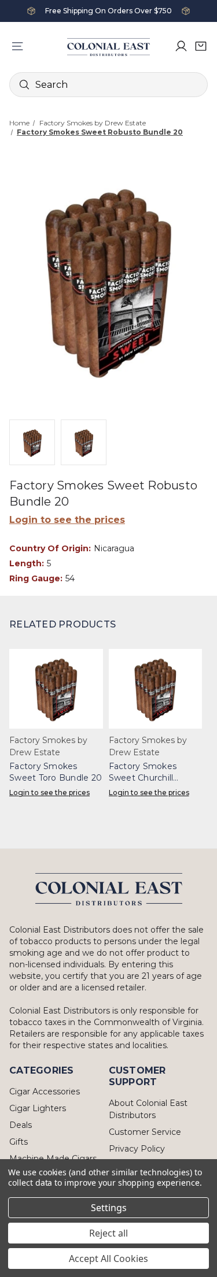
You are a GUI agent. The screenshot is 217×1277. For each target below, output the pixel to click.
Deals (20, 1125)
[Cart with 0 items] (201, 46)
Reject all (108, 1233)
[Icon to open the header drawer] (17, 46)
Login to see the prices (67, 519)
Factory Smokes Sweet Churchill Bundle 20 (143, 772)
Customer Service (145, 1132)
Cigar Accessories (44, 1091)
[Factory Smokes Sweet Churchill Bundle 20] (156, 689)
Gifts (18, 1142)
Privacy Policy (137, 1149)
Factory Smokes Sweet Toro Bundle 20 (55, 772)
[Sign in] (181, 46)
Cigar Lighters (37, 1108)
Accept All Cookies (108, 1258)
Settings (109, 1207)
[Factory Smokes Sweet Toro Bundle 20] (56, 689)
